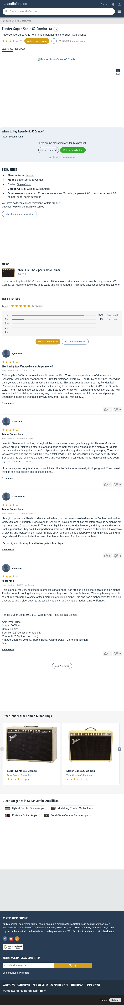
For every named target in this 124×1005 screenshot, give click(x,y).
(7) (21, 41)
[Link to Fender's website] (50, 29)
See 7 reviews (62, 666)
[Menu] (119, 11)
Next (119, 749)
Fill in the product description (19, 214)
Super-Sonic (71, 34)
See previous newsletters (16, 972)
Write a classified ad (73, 150)
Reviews (20, 49)
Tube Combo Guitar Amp (16, 34)
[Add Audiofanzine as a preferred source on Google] (13, 947)
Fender (40, 34)
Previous (2, 749)
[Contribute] (54, 41)
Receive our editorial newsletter (21, 957)
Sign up (73, 965)
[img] (10, 41)
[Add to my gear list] (56, 29)
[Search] (6, 11)
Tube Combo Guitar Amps (35, 188)
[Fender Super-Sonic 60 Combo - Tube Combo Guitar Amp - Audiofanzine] (15, 4)
